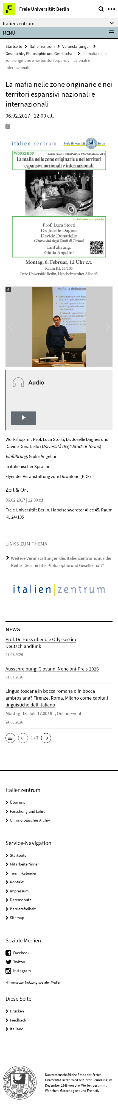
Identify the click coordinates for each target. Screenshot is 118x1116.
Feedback (18, 1020)
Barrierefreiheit (23, 908)
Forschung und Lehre (27, 811)
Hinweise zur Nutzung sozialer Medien (33, 982)
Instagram (22, 970)
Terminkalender (23, 873)
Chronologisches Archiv (30, 820)
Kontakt (17, 881)
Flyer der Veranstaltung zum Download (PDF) (48, 476)
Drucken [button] (17, 1011)
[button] (10, 738)
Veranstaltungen (76, 46)
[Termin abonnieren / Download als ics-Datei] (59, 126)
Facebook (21, 952)
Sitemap (17, 917)
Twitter (19, 961)
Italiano (16, 1028)
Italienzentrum (42, 46)
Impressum (19, 891)
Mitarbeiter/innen (25, 864)
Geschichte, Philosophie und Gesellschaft (40, 53)
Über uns (17, 802)
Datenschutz (20, 899)
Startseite (13, 46)
